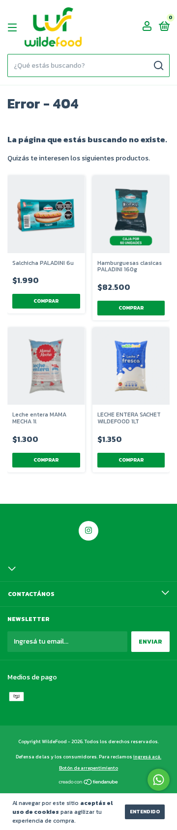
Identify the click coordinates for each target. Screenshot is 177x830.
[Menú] (14, 27)
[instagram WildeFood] (88, 531)
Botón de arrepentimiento (88, 768)
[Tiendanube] (88, 783)
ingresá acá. (147, 756)
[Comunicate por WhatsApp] (159, 780)
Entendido (145, 811)
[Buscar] (158, 66)
